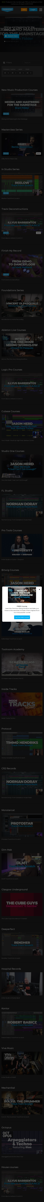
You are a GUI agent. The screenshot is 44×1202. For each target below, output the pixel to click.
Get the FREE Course (22, 617)
